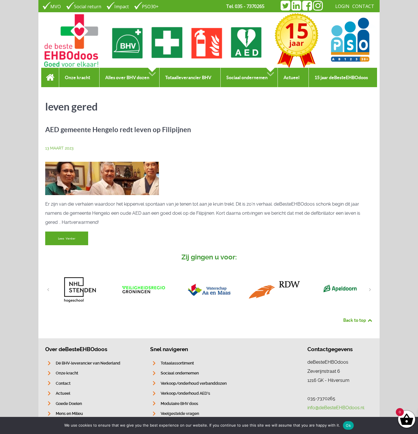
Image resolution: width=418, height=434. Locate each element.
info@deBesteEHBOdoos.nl (335, 407)
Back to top (355, 320)
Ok (348, 425)
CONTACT (363, 6)
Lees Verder (67, 238)
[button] (48, 289)
